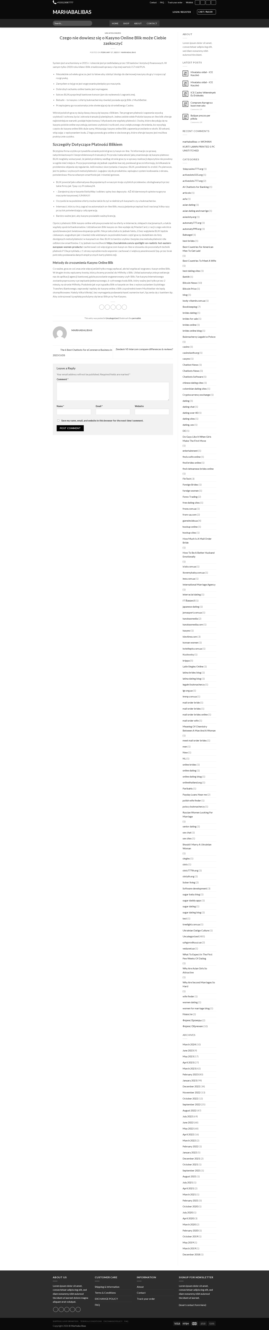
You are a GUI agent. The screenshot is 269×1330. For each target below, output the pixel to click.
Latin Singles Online (193, 666)
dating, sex (188, 424)
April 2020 (188, 1218)
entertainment (190, 450)
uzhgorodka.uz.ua (192, 942)
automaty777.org (192, 222)
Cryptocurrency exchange (196, 394)
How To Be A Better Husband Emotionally (199, 554)
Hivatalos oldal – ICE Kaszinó (202, 73)
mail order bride (191, 702)
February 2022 (190, 1146)
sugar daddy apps (192, 900)
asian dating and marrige (196, 210)
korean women (190, 642)
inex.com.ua (189, 578)
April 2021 (188, 1188)
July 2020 (188, 1212)
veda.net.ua (189, 948)
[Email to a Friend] (113, 307)
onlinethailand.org (192, 782)
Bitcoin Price (189, 288)
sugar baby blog (191, 894)
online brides (189, 764)
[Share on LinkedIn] (124, 307)
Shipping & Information (107, 1286)
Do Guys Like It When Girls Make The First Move (197, 438)
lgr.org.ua (188, 690)
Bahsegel (187, 234)
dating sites (189, 418)
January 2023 (190, 1080)
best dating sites (191, 270)
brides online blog (192, 330)
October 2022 (190, 1098)
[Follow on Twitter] (66, 1309)
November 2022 (191, 1092)
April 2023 (188, 1062)
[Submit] (89, 23)
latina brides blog (192, 672)
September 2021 (192, 1170)
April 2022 (188, 1134)
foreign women (191, 490)
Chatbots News (191, 370)
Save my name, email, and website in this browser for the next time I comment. (102, 420)
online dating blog (192, 776)
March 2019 (189, 1248)
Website (139, 406)
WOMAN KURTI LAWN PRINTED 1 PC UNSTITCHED (199, 146)
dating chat (189, 406)
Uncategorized (113, 33)
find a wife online (192, 456)
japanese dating (191, 606)
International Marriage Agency (199, 584)
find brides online (192, 462)
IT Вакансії (189, 600)
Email (99, 406)
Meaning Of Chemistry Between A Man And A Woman (199, 728)
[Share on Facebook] (101, 307)
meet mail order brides (195, 740)
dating (186, 400)
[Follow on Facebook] (197, 2)
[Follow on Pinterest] (78, 1309)
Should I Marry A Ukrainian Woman (197, 846)
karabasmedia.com (193, 624)
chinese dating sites (193, 382)
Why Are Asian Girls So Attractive (195, 970)
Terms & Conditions (105, 1292)
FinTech (187, 478)
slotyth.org (188, 876)
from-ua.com (189, 514)
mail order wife (191, 720)
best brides (189, 240)
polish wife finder (192, 800)
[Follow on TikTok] (208, 2)
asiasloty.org (189, 216)
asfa (185, 198)
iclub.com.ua (189, 566)
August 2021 (189, 1176)
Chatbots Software (193, 376)
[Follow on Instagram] (202, 2)
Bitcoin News (190, 282)
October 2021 (190, 1164)
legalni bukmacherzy (194, 684)
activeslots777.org (193, 180)
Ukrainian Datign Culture (196, 930)
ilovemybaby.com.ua (194, 572)
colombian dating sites (195, 388)
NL (184, 758)
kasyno (186, 630)
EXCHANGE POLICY (106, 1298)
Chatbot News (190, 364)
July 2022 (188, 1116)
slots (185, 864)
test (185, 918)
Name (60, 406)
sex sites (187, 838)
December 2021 (191, 1158)
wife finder (188, 996)
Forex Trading (190, 496)
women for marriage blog (196, 1008)
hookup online (190, 526)
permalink (136, 318)
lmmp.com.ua (190, 696)
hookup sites (189, 532)
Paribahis (188, 788)
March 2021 (189, 1194)
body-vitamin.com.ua (194, 300)
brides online (189, 324)
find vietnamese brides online (198, 468)
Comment (62, 379)
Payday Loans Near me (195, 794)
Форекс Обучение (193, 1026)
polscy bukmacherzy (194, 806)
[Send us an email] (72, 1309)
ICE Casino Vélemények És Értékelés (203, 94)
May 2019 (188, 1242)
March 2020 (189, 1224)
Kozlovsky (188, 654)
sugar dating (189, 906)
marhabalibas (128, 52)
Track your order (175, 2)
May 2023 (188, 1056)
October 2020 (190, 1206)
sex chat (187, 832)
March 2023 (189, 1068)
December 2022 (191, 1086)
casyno (186, 358)
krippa (186, 660)
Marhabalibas (66, 11)
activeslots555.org (193, 174)
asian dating (189, 204)
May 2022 (188, 1128)
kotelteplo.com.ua (192, 648)
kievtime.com (190, 636)
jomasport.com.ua (192, 612)
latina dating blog (192, 678)
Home (115, 23)
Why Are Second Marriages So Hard (199, 984)
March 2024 (189, 1044)
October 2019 (190, 1236)
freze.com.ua (189, 508)
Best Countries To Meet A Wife (199, 260)
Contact (153, 2)
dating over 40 (190, 412)
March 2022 (189, 1140)
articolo (187, 192)
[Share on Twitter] (107, 307)
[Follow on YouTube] (213, 2)
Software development (195, 888)
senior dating (189, 826)
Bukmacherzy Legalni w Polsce (199, 336)
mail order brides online (195, 714)
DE (184, 430)
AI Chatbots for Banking (196, 186)
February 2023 (190, 1074)
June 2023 (188, 1050)
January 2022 (190, 1152)
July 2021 (188, 1182)
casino (186, 346)
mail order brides (192, 708)
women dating (190, 1002)
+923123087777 (65, 2)
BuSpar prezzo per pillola (200, 117)
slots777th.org (190, 870)
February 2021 (190, 1200)
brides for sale (190, 318)
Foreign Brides (190, 484)
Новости (187, 1014)
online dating (189, 770)
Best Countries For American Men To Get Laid (198, 248)
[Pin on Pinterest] (118, 307)
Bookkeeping (190, 306)
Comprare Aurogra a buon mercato (201, 104)
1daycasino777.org (193, 168)
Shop (126, 23)
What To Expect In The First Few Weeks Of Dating (197, 956)
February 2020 (190, 1230)
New (185, 752)
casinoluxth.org (191, 352)
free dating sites (191, 502)
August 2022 (189, 1110)
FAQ (162, 2)
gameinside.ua (190, 520)
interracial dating (192, 594)
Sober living (189, 882)
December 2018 (191, 1254)
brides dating (190, 312)
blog (185, 294)
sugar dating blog (192, 912)
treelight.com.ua (191, 924)
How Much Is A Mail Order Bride (197, 540)
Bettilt (186, 276)
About (138, 23)
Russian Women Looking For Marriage (198, 814)
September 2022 (192, 1104)
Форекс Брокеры (192, 1020)
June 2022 (188, 1122)
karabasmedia (190, 618)
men (185, 746)
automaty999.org (192, 228)
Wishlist (189, 2)
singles (186, 858)
